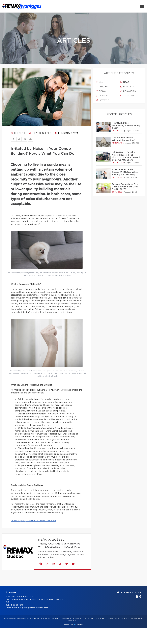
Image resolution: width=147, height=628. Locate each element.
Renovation (129, 91)
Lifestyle (19, 133)
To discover (129, 96)
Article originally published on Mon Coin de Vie (33, 521)
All (100, 82)
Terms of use (128, 618)
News (126, 82)
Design (102, 91)
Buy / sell (104, 87)
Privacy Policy (114, 618)
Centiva (78, 624)
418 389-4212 (17, 605)
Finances (103, 96)
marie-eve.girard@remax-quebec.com (30, 608)
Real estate (129, 87)
